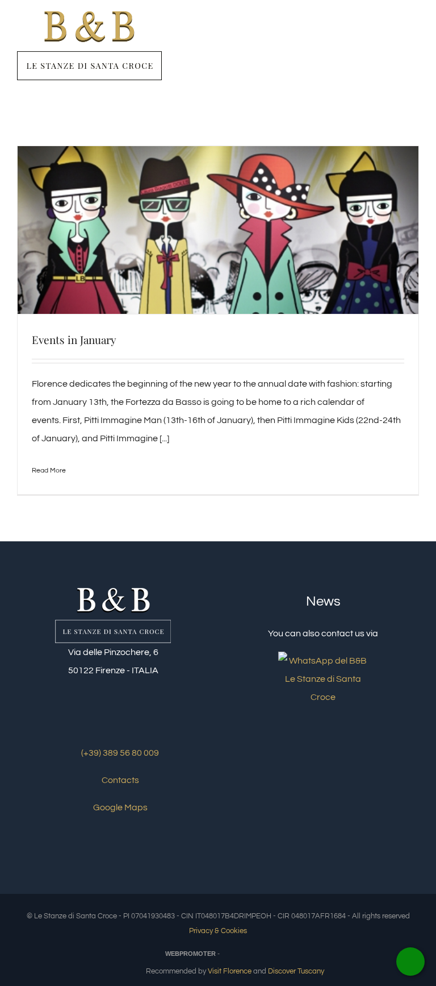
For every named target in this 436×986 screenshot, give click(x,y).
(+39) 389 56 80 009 (119, 752)
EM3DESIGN (249, 955)
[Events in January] (218, 230)
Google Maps (119, 807)
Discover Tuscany (296, 971)
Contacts (119, 780)
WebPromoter (190, 953)
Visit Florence (229, 971)
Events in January (74, 339)
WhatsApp (410, 961)
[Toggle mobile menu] (414, 36)
